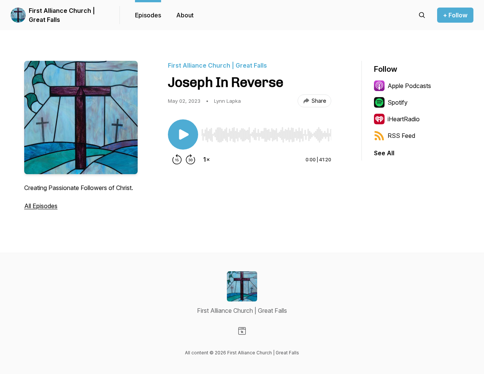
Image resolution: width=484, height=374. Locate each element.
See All (384, 153)
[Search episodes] (422, 15)
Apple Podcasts (409, 86)
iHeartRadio (404, 119)
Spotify (398, 102)
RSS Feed (401, 135)
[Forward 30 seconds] (190, 159)
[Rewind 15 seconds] (177, 159)
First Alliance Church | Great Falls (62, 15)
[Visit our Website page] (242, 331)
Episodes (148, 15)
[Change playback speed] (206, 159)
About (185, 15)
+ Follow (455, 15)
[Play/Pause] (183, 134)
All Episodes (40, 206)
